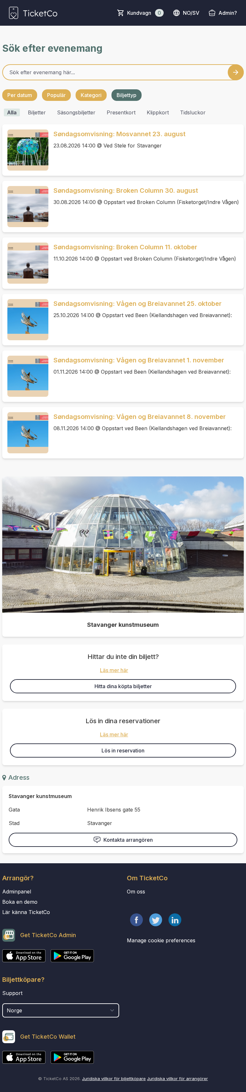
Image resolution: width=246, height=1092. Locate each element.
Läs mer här (114, 670)
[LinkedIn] (174, 919)
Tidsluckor (193, 112)
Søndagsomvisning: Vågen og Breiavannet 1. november (138, 360)
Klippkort (158, 112)
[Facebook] (136, 919)
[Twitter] (155, 919)
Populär (56, 95)
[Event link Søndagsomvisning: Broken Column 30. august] (25, 206)
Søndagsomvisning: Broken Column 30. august (125, 190)
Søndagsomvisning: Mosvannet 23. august (119, 134)
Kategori (91, 95)
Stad (14, 823)
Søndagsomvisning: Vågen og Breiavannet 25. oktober (137, 303)
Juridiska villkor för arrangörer (177, 1078)
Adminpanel (16, 891)
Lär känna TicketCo (26, 912)
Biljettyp (126, 95)
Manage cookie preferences (161, 940)
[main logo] (33, 13)
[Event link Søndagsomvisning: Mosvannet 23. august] (25, 150)
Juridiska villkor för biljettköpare (114, 1078)
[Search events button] (236, 72)
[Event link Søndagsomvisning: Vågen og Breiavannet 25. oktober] (25, 319)
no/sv (191, 13)
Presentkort (121, 112)
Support (12, 993)
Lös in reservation (123, 750)
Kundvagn (144, 13)
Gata (14, 809)
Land (8, 1000)
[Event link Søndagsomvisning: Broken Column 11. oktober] (25, 263)
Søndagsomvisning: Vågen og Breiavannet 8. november (139, 417)
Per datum (19, 95)
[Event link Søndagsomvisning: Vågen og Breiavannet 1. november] (25, 376)
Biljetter (37, 112)
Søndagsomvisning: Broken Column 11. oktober (125, 247)
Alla (12, 112)
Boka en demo (19, 902)
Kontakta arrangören (128, 840)
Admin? (227, 13)
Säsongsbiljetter (76, 112)
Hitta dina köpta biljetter (123, 686)
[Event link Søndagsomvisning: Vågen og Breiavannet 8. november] (25, 432)
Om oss (136, 891)
